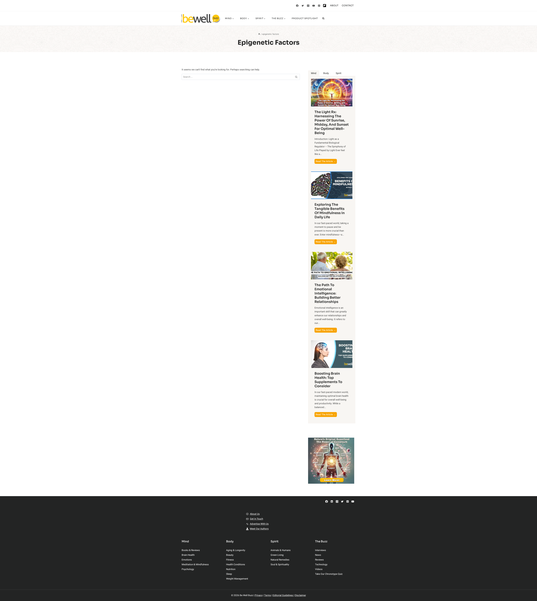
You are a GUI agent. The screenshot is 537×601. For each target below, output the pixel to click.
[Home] (259, 34)
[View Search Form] (323, 18)
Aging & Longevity (235, 550)
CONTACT (348, 5)
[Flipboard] (324, 5)
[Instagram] (308, 5)
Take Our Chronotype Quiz (328, 574)
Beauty (229, 555)
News (318, 555)
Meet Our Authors (259, 528)
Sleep (229, 574)
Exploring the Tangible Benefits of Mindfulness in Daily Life (330, 210)
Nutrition (230, 569)
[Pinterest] (319, 5)
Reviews (319, 559)
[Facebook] (297, 5)
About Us (255, 514)
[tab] (313, 73)
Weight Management (237, 578)
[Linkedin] (331, 501)
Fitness (230, 559)
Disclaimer (300, 595)
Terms (267, 595)
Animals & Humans (281, 550)
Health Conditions (235, 564)
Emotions (187, 559)
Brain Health (188, 555)
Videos (318, 569)
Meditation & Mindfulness (195, 564)
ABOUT (334, 5)
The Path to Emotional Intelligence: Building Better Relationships (328, 293)
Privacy (258, 595)
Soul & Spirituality (280, 564)
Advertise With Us (259, 524)
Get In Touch (256, 519)
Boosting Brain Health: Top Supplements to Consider (328, 379)
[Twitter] (302, 5)
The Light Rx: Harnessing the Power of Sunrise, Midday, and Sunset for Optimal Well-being (332, 122)
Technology (321, 564)
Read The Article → (326, 161)
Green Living (277, 555)
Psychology (188, 569)
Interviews (320, 550)
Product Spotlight (305, 18)
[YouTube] (313, 5)
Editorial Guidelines (283, 595)
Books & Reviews (191, 550)
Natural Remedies (280, 559)
